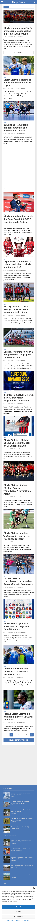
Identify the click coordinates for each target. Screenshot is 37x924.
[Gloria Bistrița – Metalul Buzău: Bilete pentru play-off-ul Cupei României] (19, 425)
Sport (12, 25)
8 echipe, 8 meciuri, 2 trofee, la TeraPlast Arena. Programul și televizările (19, 398)
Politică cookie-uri (11, 920)
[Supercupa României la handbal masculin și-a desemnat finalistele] (19, 110)
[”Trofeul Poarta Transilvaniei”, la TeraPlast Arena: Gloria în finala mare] (19, 564)
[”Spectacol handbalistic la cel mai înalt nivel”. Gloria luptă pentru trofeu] (19, 247)
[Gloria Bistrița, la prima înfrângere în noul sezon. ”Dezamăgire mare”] (19, 519)
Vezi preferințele (18, 916)
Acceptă (18, 907)
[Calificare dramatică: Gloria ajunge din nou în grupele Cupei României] (19, 337)
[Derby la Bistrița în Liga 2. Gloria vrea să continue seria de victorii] (19, 654)
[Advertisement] (18, 167)
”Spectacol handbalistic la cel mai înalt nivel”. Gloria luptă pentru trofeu (17, 264)
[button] (34, 888)
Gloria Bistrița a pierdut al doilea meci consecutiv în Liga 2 (17, 82)
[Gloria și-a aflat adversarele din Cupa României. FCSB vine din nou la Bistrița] (19, 202)
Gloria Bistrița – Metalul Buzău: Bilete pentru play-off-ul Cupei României (17, 443)
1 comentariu (19, 36)
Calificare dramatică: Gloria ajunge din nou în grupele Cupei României (18, 355)
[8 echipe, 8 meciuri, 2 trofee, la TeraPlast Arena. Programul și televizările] (19, 380)
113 (26, 734)
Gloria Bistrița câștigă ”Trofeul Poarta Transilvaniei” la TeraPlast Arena (17, 489)
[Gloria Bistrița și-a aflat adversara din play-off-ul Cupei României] (19, 609)
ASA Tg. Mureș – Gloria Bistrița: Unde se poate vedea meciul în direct (16, 309)
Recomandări (7, 25)
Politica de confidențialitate (22, 920)
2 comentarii (19, 496)
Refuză (18, 911)
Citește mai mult (18, 52)
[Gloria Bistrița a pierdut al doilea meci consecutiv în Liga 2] (19, 65)
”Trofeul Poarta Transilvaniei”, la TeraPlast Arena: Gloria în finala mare (18, 581)
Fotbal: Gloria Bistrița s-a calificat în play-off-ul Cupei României (18, 717)
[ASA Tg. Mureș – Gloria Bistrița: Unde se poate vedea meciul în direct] (19, 292)
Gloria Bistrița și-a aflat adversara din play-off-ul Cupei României (16, 626)
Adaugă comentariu (21, 88)
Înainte (32, 734)
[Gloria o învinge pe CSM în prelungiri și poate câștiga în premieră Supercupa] (19, 16)
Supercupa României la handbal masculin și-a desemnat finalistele (16, 128)
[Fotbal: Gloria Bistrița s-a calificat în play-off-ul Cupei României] (19, 699)
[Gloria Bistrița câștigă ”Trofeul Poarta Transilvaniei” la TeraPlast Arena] (19, 471)
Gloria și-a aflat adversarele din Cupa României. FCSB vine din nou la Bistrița (18, 219)
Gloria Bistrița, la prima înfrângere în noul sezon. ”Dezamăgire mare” (17, 536)
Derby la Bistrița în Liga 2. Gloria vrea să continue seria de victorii (17, 671)
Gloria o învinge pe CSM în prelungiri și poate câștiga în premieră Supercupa (18, 31)
